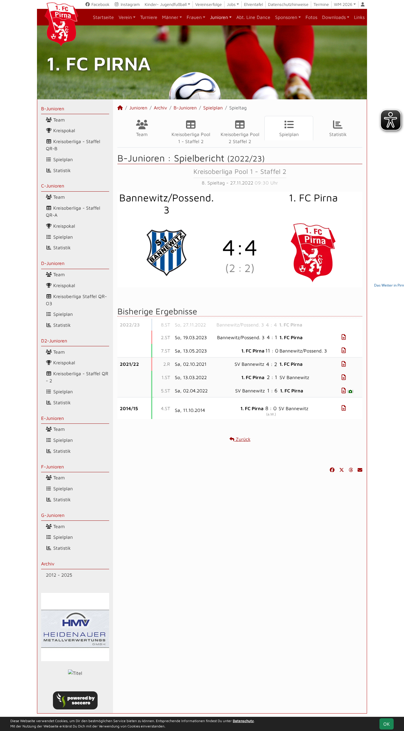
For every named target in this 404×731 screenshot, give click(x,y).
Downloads (334, 17)
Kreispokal (63, 130)
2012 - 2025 (59, 575)
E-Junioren (52, 418)
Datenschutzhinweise (288, 4)
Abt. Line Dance (253, 17)
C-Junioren (52, 185)
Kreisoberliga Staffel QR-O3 (76, 300)
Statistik (61, 170)
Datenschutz (243, 721)
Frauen (194, 17)
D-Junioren (52, 263)
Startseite (103, 17)
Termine (321, 4)
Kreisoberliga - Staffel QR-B (73, 145)
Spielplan (62, 159)
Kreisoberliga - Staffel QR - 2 (77, 377)
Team (58, 119)
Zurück (242, 439)
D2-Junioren (54, 340)
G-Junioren (52, 515)
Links (359, 17)
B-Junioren (52, 108)
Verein (125, 17)
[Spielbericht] (344, 337)
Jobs (231, 4)
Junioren (219, 17)
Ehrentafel (253, 4)
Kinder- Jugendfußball (166, 4)
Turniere (148, 17)
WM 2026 (343, 4)
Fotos (311, 17)
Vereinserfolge (208, 4)
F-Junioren (52, 466)
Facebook (99, 4)
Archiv (47, 563)
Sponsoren (286, 17)
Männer (170, 17)
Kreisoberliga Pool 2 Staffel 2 (240, 138)
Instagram (129, 4)
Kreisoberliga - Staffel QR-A (73, 211)
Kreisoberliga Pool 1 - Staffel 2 (191, 138)
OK (386, 724)
